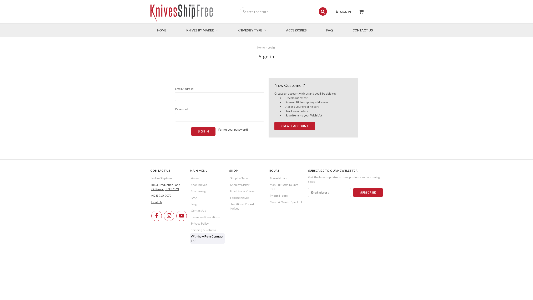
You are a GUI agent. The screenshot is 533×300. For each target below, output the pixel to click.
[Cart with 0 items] (360, 11)
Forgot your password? (233, 129)
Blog (194, 204)
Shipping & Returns (203, 230)
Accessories (296, 30)
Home (162, 30)
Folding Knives (239, 197)
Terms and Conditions (205, 217)
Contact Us (198, 210)
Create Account (294, 126)
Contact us (362, 30)
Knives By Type (250, 30)
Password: (182, 109)
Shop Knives (199, 184)
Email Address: (184, 88)
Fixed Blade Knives (242, 191)
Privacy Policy (200, 223)
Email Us (156, 202)
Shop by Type (239, 178)
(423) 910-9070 (161, 195)
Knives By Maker (200, 30)
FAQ (329, 30)
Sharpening (198, 191)
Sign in (345, 12)
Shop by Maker (239, 184)
